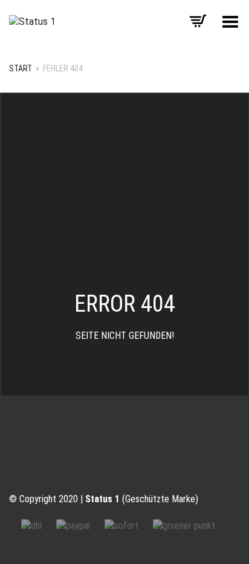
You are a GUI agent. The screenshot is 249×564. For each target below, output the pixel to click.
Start (20, 68)
